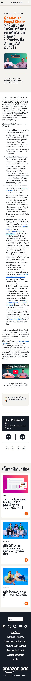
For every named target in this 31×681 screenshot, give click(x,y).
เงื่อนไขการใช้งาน (15, 637)
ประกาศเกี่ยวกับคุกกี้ (15, 650)
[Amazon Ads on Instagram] (14, 626)
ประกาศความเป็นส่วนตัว (15, 641)
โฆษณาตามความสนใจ (15, 646)
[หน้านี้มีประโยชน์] (22, 437)
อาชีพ (15, 659)
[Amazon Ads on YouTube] (20, 626)
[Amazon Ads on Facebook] (25, 626)
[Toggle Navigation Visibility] (2, 3)
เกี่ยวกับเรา (15, 632)
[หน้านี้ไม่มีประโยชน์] (8, 437)
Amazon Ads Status (15, 654)
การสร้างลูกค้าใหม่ (16, 319)
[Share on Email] (24, 448)
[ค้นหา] (28, 2)
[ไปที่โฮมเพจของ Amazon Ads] (15, 670)
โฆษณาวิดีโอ (10, 234)
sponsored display (15, 231)
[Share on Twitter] (12, 448)
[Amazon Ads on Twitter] (9, 626)
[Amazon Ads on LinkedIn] (3, 626)
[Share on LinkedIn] (18, 448)
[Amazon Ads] (15, 2)
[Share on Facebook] (7, 448)
